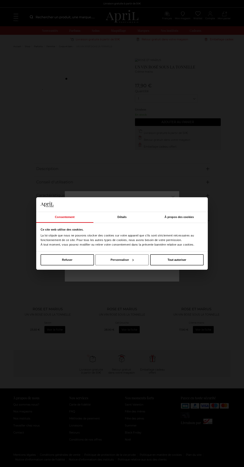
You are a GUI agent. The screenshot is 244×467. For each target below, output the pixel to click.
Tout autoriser (177, 259)
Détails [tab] (122, 217)
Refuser (67, 259)
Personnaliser (120, 259)
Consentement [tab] (65, 217)
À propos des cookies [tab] (179, 217)
